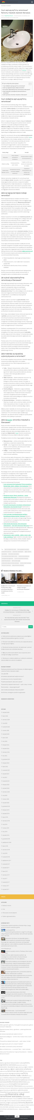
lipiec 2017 (5, 871)
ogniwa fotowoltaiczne (5, 1090)
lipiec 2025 (5, 737)
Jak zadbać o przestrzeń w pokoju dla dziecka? (11, 1046)
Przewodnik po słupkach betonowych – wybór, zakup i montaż (16, 684)
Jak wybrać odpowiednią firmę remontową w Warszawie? (16, 89)
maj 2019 (5, 824)
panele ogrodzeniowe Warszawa (16, 1092)
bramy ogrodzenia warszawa (23, 549)
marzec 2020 (6, 799)
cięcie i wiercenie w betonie (20, 1069)
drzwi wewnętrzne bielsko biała (14, 1073)
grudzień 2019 (6, 806)
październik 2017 (7, 860)
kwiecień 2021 (6, 781)
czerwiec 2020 (6, 792)
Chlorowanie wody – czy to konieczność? (15, 1010)
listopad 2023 (6, 763)
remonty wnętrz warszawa (25, 563)
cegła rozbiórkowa (19, 1067)
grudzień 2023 (6, 759)
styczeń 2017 (6, 889)
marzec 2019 (6, 828)
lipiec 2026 (5, 716)
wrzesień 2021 (6, 770)
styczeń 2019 (6, 835)
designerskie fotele (3, 1071)
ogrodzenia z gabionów (17, 1090)
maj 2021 (5, 777)
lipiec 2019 (5, 817)
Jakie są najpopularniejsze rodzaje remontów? (13, 87)
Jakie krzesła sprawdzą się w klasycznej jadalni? (12, 689)
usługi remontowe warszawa (18, 565)
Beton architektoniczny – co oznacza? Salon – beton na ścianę (15, 1049)
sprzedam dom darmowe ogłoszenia (17, 1105)
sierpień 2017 (6, 867)
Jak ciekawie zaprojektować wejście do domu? (12, 676)
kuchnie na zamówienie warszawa (21, 558)
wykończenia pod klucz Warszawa (14, 669)
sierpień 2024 (6, 748)
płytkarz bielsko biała (24, 1098)
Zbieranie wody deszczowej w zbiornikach (15, 992)
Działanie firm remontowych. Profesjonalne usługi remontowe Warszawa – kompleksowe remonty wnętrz (8, 589)
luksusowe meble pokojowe (11, 1088)
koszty (9, 420)
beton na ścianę (20, 1063)
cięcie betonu (4, 554)
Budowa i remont (6, 5)
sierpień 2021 (6, 774)
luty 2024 (5, 755)
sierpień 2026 (6, 712)
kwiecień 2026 (6, 727)
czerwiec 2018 (6, 849)
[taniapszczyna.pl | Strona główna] (12, 2)
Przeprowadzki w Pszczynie (11, 1098)
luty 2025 (5, 741)
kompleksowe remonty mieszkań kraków (11, 679)
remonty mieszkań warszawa (14, 1100)
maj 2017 (5, 878)
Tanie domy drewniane (6, 565)
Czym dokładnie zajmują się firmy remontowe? (14, 86)
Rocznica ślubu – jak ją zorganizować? (10, 687)
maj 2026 (5, 723)
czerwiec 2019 (6, 820)
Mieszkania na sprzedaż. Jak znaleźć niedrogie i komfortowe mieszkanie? (24, 587)
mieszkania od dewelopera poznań (26, 1088)
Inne (4, 909)
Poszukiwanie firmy (10, 930)
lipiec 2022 (5, 766)
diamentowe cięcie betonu (13, 554)
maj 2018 (5, 853)
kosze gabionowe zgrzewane (7, 558)
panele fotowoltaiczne (6, 560)
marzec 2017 (6, 885)
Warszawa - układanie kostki (19, 1109)
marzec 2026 (6, 730)
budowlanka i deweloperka (18, 551)
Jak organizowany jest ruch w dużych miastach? (11, 1044)
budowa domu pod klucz (6, 551)
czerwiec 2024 (6, 752)
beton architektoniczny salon (10, 549)
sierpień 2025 (6, 734)
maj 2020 (5, 795)
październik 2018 (7, 842)
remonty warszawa (26, 1100)
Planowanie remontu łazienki (10, 912)
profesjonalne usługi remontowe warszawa (10, 563)
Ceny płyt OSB (4, 673)
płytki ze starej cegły (16, 560)
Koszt (17, 433)
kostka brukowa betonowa (24, 556)
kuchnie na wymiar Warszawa (11, 1086)
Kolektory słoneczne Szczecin (11, 1078)
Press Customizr (24, 1118)
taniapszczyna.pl (8, 15)
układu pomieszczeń (27, 251)
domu (30, 137)
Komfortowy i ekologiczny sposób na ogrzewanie (13, 692)
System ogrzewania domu (9, 916)
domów (24, 70)
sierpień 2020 (6, 788)
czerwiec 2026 (6, 719)
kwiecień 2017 (6, 882)
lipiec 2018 (5, 846)
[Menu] (32, 2)
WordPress (13, 1118)
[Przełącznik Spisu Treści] (29, 83)
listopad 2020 (6, 784)
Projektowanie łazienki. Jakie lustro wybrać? (11, 681)
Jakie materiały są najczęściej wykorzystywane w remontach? (14, 92)
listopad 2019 (6, 810)
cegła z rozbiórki (28, 551)
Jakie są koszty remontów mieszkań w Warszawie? (15, 94)
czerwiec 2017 (6, 875)
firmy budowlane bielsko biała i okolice (9, 556)
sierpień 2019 (6, 813)
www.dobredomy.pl (6, 948)
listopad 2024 (6, 745)
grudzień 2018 (6, 839)
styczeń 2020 (6, 802)
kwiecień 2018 (6, 857)
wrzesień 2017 (6, 864)
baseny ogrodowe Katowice (8, 1063)
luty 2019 (5, 831)
